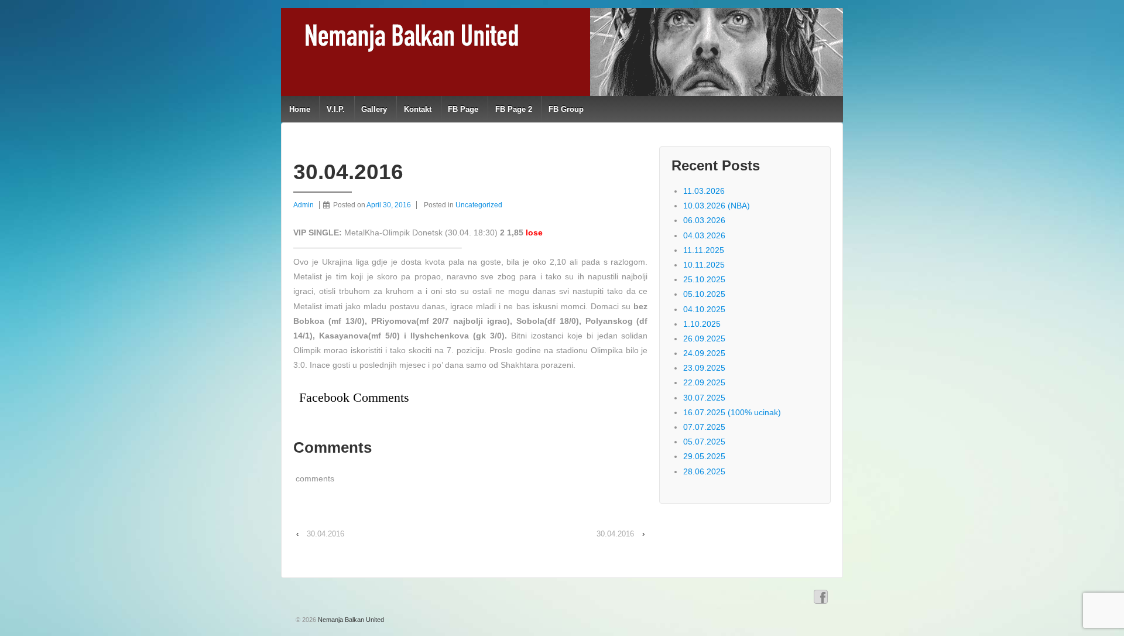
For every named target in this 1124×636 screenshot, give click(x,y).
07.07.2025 (704, 427)
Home (299, 109)
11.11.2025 (703, 250)
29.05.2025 (704, 456)
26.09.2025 (704, 338)
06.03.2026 (704, 220)
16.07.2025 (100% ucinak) (732, 412)
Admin (303, 205)
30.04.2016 (325, 533)
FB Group (566, 109)
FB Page (463, 109)
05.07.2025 (704, 441)
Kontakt (417, 109)
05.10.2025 (704, 294)
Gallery (374, 109)
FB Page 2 (513, 109)
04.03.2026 (704, 235)
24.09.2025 (704, 353)
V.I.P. (336, 109)
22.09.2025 (704, 382)
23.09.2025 (704, 367)
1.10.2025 (702, 324)
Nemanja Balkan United (350, 619)
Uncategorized (478, 205)
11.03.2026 (704, 191)
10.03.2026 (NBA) (716, 205)
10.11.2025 (704, 264)
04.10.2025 (704, 309)
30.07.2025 (704, 397)
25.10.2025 (704, 279)
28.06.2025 (704, 471)
